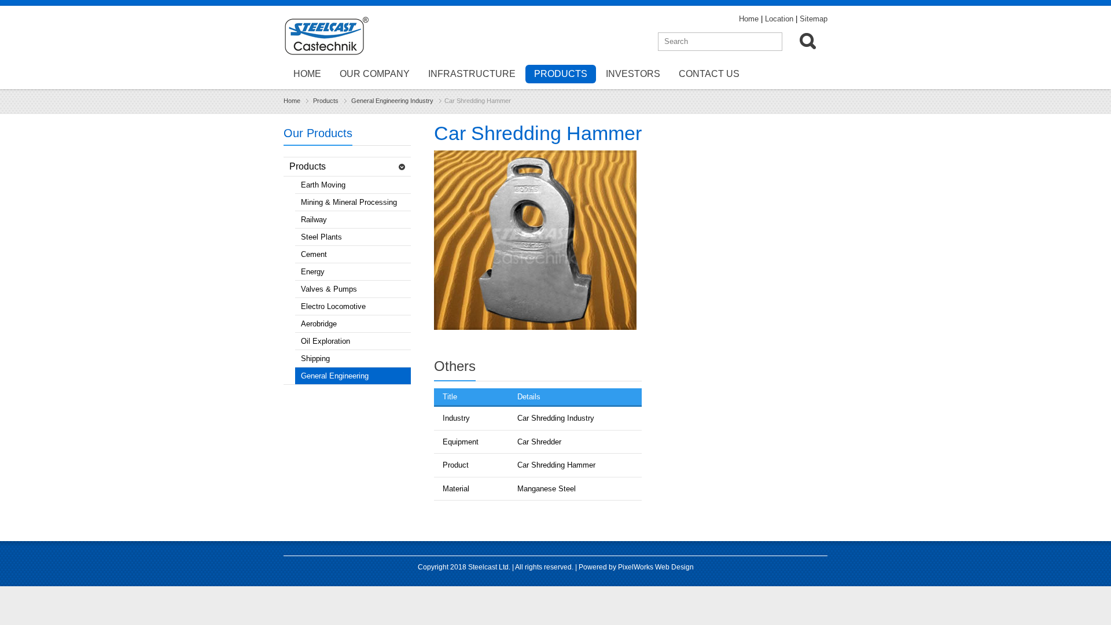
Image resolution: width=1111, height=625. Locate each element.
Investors (633, 74)
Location (779, 18)
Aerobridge (319, 323)
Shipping (315, 358)
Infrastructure (472, 74)
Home (749, 18)
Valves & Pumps (329, 289)
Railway (314, 219)
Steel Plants (321, 237)
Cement (314, 254)
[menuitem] (810, 44)
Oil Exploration (325, 341)
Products (560, 74)
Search (808, 41)
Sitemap (813, 18)
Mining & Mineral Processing (349, 202)
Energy (313, 271)
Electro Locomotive (333, 306)
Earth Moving (323, 185)
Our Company (375, 74)
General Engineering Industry (392, 100)
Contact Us (709, 74)
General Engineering (335, 376)
